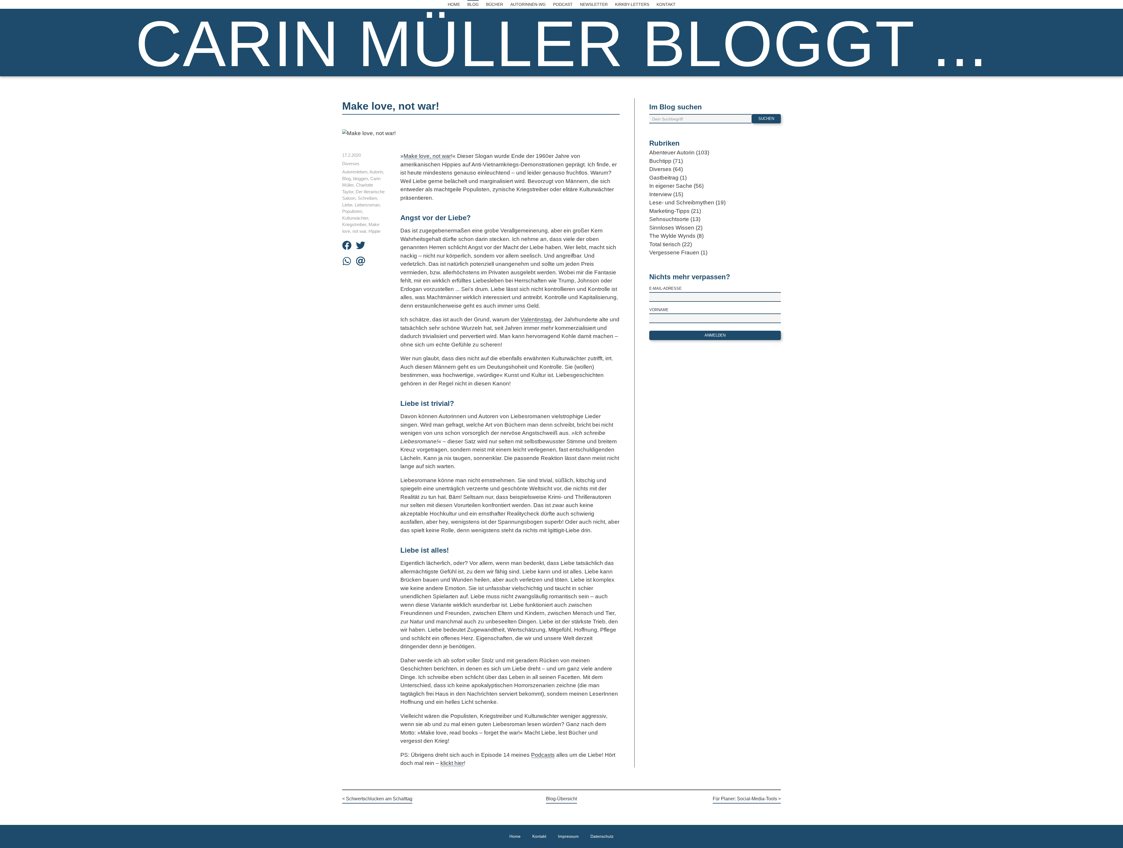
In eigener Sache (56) (676, 186)
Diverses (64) (666, 169)
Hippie (374, 231)
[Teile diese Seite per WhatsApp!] (347, 262)
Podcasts (543, 755)
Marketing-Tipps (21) (675, 211)
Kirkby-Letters (632, 4)
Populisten (352, 211)
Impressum (568, 836)
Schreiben (367, 198)
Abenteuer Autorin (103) (679, 152)
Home (454, 4)
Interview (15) (666, 194)
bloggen (360, 178)
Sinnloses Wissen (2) (675, 228)
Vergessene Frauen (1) (678, 252)
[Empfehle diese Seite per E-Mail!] (360, 262)
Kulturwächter (355, 218)
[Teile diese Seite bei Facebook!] (347, 246)
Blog (473, 4)
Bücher (494, 4)
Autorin (376, 171)
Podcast (563, 4)
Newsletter (594, 4)
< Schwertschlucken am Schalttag (377, 798)
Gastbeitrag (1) (668, 178)
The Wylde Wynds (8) (676, 236)
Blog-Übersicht (561, 798)
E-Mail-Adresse (665, 288)
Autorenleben (354, 171)
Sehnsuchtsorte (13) (674, 219)
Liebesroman (367, 204)
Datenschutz (602, 836)
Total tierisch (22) (670, 244)
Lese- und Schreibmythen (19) (687, 202)
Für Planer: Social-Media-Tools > (747, 798)
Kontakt (666, 4)
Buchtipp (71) (666, 161)
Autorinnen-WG (528, 4)
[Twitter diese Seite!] (360, 246)
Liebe (347, 204)
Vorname (659, 310)
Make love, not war (427, 156)
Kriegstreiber (354, 224)
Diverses (350, 163)
